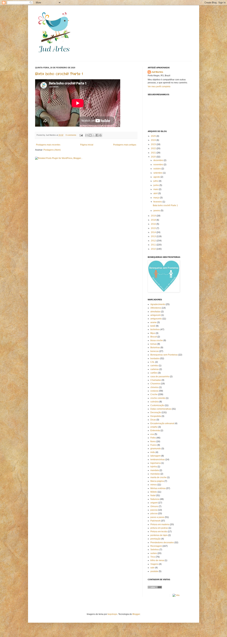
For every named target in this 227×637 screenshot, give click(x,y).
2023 (153, 144)
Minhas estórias (158, 488)
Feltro (153, 438)
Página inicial (86, 145)
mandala (154, 470)
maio (156, 189)
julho (156, 181)
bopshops (112, 614)
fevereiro (157, 201)
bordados (155, 358)
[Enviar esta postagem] (81, 135)
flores (153, 441)
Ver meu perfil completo (159, 86)
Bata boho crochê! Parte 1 (59, 73)
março (156, 197)
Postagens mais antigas (124, 145)
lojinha (153, 466)
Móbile (153, 492)
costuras (154, 391)
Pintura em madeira (159, 524)
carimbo (154, 365)
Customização (157, 405)
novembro (158, 164)
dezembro (158, 160)
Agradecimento (157, 304)
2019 (153, 215)
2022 (153, 148)
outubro (157, 168)
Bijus (152, 333)
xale (152, 567)
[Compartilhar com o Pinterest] (100, 135)
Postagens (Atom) (52, 150)
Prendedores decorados (162, 542)
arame (153, 322)
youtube (154, 571)
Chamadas (155, 380)
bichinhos (155, 329)
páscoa (153, 513)
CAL (152, 362)
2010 (153, 249)
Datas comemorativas (160, 409)
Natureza (154, 499)
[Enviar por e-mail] (87, 135)
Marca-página (157, 481)
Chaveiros (155, 383)
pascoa (153, 510)
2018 (153, 220)
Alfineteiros (155, 308)
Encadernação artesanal (162, 423)
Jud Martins (157, 72)
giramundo (155, 448)
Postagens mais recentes (48, 145)
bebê (152, 326)
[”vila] (176, 595)
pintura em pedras (159, 528)
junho (156, 185)
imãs (152, 452)
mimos (153, 484)
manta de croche (158, 477)
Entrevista (155, 430)
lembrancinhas (157, 459)
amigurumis (156, 318)
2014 (153, 232)
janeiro (157, 210)
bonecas (154, 351)
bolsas (153, 344)
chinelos (154, 387)
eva (152, 434)
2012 (153, 240)
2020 (153, 157)
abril (155, 193)
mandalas (155, 474)
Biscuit (153, 336)
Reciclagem (156, 546)
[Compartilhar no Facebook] (97, 135)
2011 (153, 244)
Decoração (155, 412)
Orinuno (154, 506)
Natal (153, 495)
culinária (154, 401)
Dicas (153, 419)
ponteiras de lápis (159, 535)
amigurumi (155, 315)
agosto (156, 177)
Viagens (154, 564)
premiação (155, 539)
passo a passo (157, 517)
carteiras (154, 369)
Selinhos (154, 549)
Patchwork (155, 521)
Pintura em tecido (158, 531)
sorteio (153, 553)
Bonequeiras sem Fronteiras (164, 355)
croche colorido (157, 398)
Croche (153, 394)
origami (154, 502)
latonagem (155, 456)
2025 (153, 136)
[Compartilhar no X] (93, 135)
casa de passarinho (159, 376)
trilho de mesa (157, 560)
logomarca (155, 463)
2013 (153, 236)
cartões (153, 373)
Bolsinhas (155, 347)
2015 (153, 228)
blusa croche (156, 340)
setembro (158, 173)
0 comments (71, 135)
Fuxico (153, 445)
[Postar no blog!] (90, 135)
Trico (152, 557)
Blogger (136, 614)
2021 (153, 152)
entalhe (154, 427)
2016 (153, 224)
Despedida (155, 416)
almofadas (155, 311)
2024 (153, 140)
